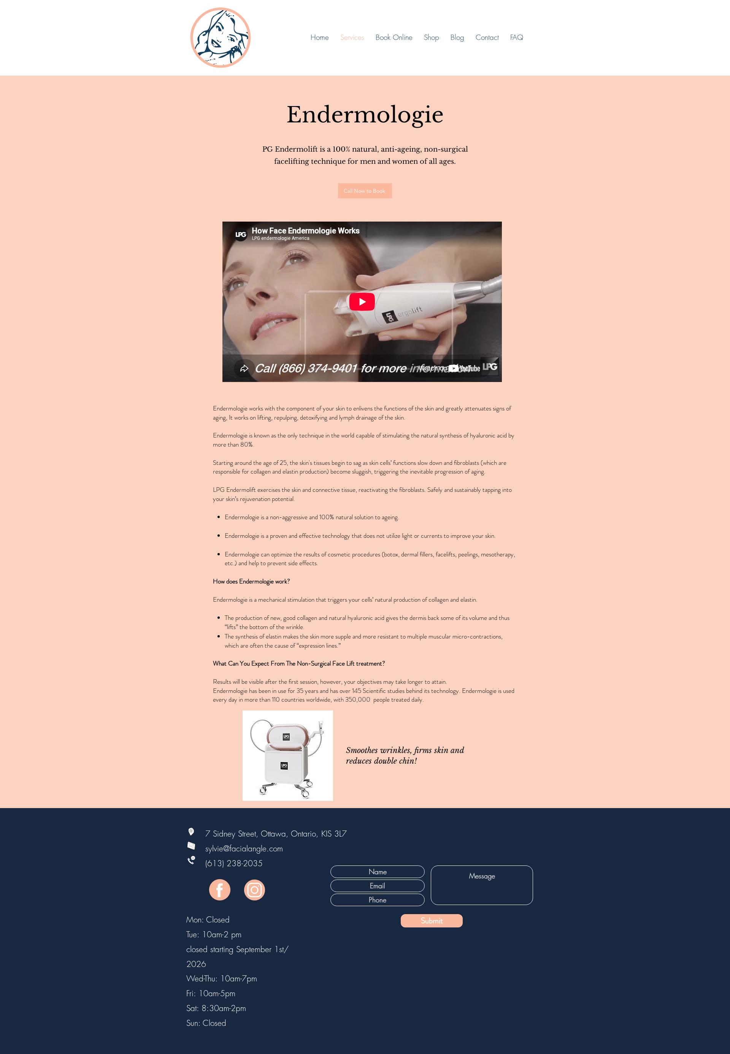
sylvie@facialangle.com (231, 848)
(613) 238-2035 (234, 863)
